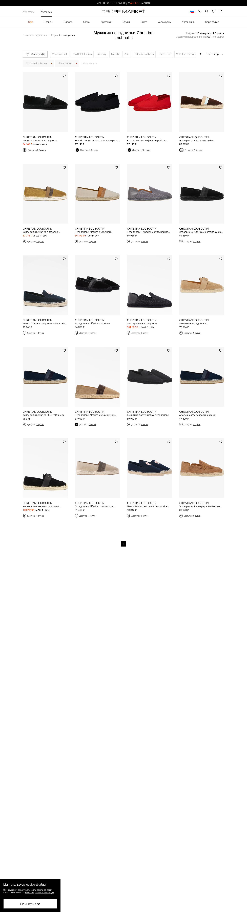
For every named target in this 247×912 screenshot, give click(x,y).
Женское (28, 11)
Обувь (86, 21)
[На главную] (123, 11)
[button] (30, 895)
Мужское (46, 11)
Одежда (68, 21)
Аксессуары (164, 21)
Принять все (30, 904)
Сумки (126, 21)
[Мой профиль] (199, 11)
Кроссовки (106, 21)
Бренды (48, 21)
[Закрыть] (52, 63)
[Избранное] (213, 11)
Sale (30, 21)
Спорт (144, 21)
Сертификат (212, 21)
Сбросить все (89, 63)
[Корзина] (220, 11)
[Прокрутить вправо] (200, 54)
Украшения (188, 21)
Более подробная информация (39, 892)
